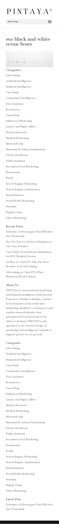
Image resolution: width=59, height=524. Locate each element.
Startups (11, 206)
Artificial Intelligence (19, 81)
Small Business (15, 195)
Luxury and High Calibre (21, 126)
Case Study (12, 92)
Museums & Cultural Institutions (25, 149)
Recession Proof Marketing (22, 166)
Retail (9, 178)
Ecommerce (13, 109)
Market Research (16, 132)
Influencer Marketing (19, 120)
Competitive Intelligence (21, 98)
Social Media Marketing (20, 200)
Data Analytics (14, 103)
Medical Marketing (17, 138)
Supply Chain (14, 212)
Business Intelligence (18, 86)
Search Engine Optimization (23, 189)
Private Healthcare (17, 155)
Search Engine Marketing (21, 183)
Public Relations (15, 161)
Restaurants (13, 172)
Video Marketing (16, 218)
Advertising (13, 75)
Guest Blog (13, 115)
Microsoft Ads (14, 143)
